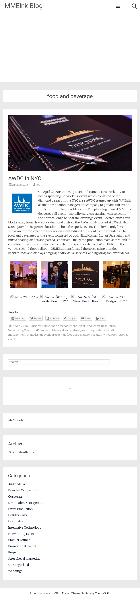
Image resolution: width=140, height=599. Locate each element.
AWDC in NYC (24, 178)
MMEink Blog (24, 6)
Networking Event (20, 330)
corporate (95, 330)
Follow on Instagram (72, 394)
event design (35, 334)
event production (55, 334)
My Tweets (16, 420)
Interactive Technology (24, 527)
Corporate (36, 326)
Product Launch (19, 540)
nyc (108, 334)
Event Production (89, 326)
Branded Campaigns (22, 490)
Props (12, 552)
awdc (84, 330)
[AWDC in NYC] (70, 170)
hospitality (98, 334)
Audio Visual (21, 326)
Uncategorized (18, 565)
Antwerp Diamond (52, 330)
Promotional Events (22, 546)
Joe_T (39, 184)
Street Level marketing (24, 558)
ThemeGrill (102, 593)
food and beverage (78, 334)
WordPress (62, 593)
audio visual (72, 330)
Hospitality (108, 326)
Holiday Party (17, 515)
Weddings (15, 571)
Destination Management (60, 326)
